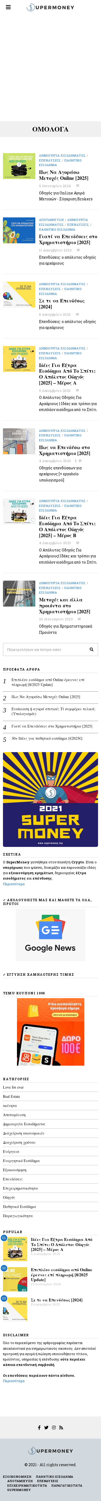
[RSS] (61, 1427)
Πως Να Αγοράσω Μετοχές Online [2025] (63, 175)
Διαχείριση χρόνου (19, 1142)
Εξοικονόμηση (14, 1169)
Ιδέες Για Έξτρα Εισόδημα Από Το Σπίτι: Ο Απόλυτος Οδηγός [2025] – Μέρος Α (67, 374)
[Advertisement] (50, 68)
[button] (91, 649)
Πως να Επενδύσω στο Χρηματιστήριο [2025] (64, 450)
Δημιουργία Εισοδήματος (62, 155)
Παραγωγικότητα (18, 1215)
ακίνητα (10, 1105)
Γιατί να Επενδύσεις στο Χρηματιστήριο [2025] (68, 239)
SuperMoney (19, 1490)
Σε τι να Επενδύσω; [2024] (62, 303)
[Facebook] (39, 1427)
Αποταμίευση (51, 220)
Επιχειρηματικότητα (20, 1188)
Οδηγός (9, 1197)
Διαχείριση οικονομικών (23, 1133)
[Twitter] (46, 1427)
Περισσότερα (14, 884)
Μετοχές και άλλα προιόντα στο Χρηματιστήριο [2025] (64, 605)
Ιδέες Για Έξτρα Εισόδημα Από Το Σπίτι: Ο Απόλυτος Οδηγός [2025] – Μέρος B (67, 526)
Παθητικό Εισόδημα (57, 229)
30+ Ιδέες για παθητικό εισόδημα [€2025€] (47, 738)
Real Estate (11, 1096)
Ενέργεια (11, 1151)
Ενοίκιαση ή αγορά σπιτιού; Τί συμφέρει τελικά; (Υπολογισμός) (53, 711)
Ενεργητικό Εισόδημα (21, 1160)
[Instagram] (54, 1427)
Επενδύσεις (50, 160)
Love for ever (13, 1087)
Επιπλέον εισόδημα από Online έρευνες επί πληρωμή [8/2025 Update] (48, 682)
